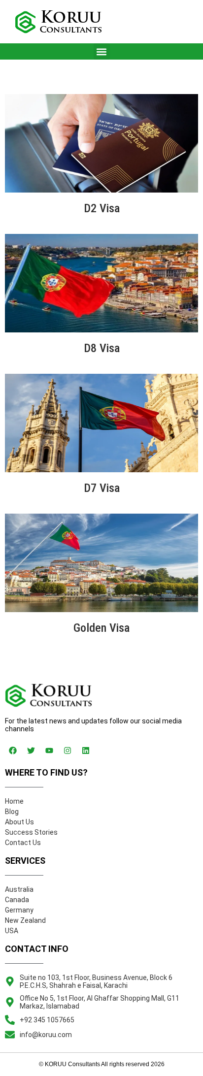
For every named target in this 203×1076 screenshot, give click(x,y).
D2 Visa (102, 208)
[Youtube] (49, 750)
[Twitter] (31, 750)
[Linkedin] (86, 750)
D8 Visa (102, 348)
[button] (102, 51)
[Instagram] (67, 750)
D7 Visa (102, 488)
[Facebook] (13, 750)
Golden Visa (101, 628)
